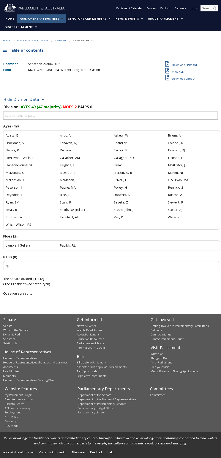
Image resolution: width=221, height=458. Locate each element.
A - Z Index (11, 417)
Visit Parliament (19, 27)
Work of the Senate (15, 330)
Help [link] (110, 452)
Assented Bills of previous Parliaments (102, 367)
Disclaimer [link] (78, 452)
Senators (9, 339)
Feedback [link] (96, 452)
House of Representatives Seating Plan (28, 380)
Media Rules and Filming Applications (174, 371)
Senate (8, 326)
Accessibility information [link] (19, 452)
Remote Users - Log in (19, 399)
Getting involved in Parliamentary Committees (180, 326)
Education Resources (90, 339)
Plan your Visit (160, 367)
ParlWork (180, 8)
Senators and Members (87, 18)
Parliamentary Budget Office (95, 408)
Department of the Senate (94, 395)
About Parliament (163, 18)
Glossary (10, 421)
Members (9, 376)
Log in (194, 8)
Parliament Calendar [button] (129, 8)
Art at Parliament (161, 362)
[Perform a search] (214, 8)
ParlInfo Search (15, 404)
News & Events (127, 18)
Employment (13, 412)
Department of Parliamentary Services (101, 404)
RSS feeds (11, 426)
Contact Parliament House (167, 339)
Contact (151, 8)
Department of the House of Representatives (106, 399)
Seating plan (11, 343)
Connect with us (161, 334)
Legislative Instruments (92, 376)
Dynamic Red (11, 334)
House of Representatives (20, 358)
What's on (157, 354)
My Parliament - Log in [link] (19, 395)
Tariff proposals (87, 371)
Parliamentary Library (90, 343)
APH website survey (17, 408)
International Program (91, 347)
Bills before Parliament (91, 362)
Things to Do (159, 358)
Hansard (60, 40)
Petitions (156, 330)
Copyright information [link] (53, 452)
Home (9, 18)
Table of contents (25, 50)
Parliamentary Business (39, 18)
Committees (158, 395)
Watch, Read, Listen (89, 330)
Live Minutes (11, 371)
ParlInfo (165, 8)
